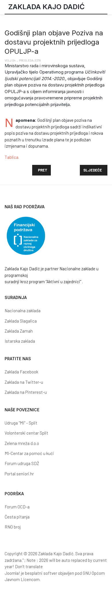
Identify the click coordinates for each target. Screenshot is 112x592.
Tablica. (12, 157)
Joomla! (12, 573)
